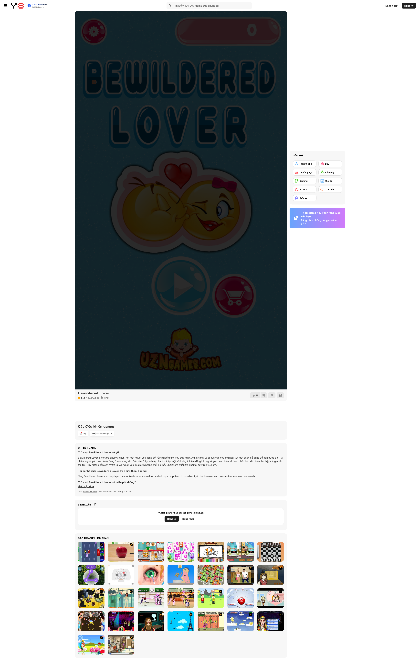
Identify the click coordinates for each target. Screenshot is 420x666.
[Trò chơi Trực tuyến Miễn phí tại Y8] (17, 6)
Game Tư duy (90, 491)
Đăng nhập (391, 5)
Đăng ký (408, 5)
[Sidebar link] (5, 5)
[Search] (170, 5)
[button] (86, 486)
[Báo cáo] (271, 395)
